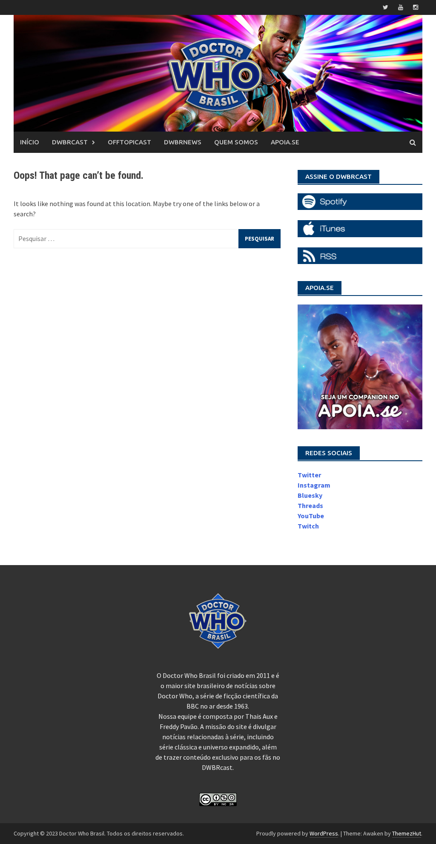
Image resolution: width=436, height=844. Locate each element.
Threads (310, 505)
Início (29, 142)
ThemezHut (406, 833)
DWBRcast (70, 142)
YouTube (311, 515)
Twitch (308, 526)
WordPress (324, 833)
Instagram (314, 485)
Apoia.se (285, 142)
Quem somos (236, 142)
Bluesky (310, 495)
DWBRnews (182, 142)
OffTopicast (129, 142)
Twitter (309, 475)
